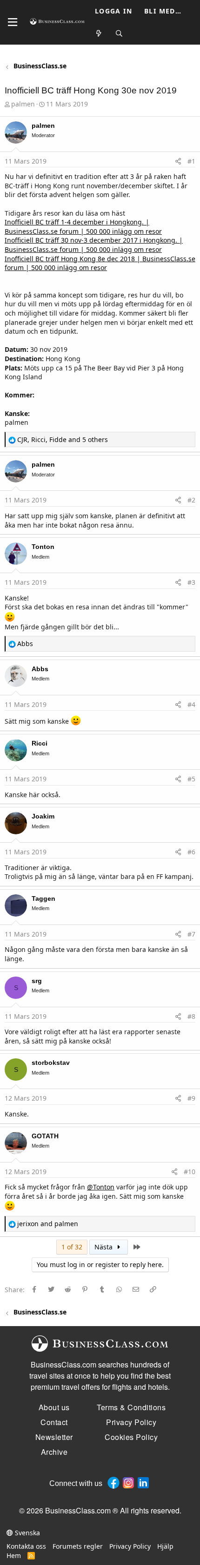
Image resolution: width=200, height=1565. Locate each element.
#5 (191, 778)
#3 (191, 582)
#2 (191, 499)
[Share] (178, 161)
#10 (189, 1171)
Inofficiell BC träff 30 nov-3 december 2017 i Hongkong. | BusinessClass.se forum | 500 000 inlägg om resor (94, 245)
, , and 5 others (62, 439)
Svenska (26, 1532)
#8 (191, 1016)
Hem (14, 1555)
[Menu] (12, 22)
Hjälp (165, 1546)
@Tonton (100, 1186)
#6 (191, 851)
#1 (191, 161)
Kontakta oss (26, 1546)
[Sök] (119, 33)
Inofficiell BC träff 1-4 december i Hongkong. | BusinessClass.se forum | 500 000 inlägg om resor (83, 227)
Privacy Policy (130, 1546)
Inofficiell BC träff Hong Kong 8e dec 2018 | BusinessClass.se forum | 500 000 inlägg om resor (100, 263)
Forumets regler (78, 1546)
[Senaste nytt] (99, 33)
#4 (191, 704)
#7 (191, 934)
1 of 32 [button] (71, 1246)
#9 (191, 1098)
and (47, 1223)
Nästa (104, 1246)
